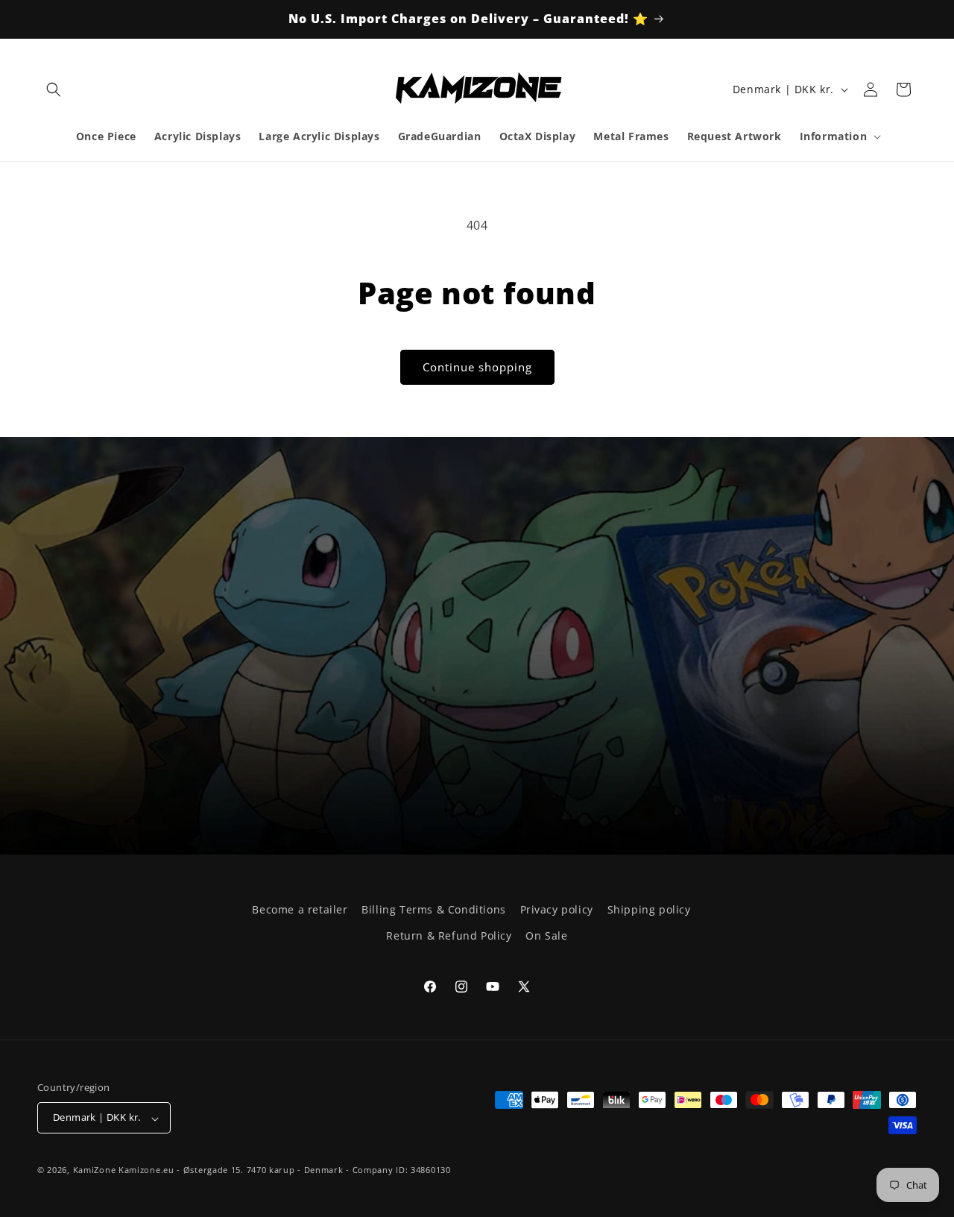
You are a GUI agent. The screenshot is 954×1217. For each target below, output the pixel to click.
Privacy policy (556, 909)
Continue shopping (477, 366)
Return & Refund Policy (448, 935)
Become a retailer (299, 909)
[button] (53, 89)
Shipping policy (649, 909)
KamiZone (94, 1170)
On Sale (546, 935)
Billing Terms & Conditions (433, 909)
